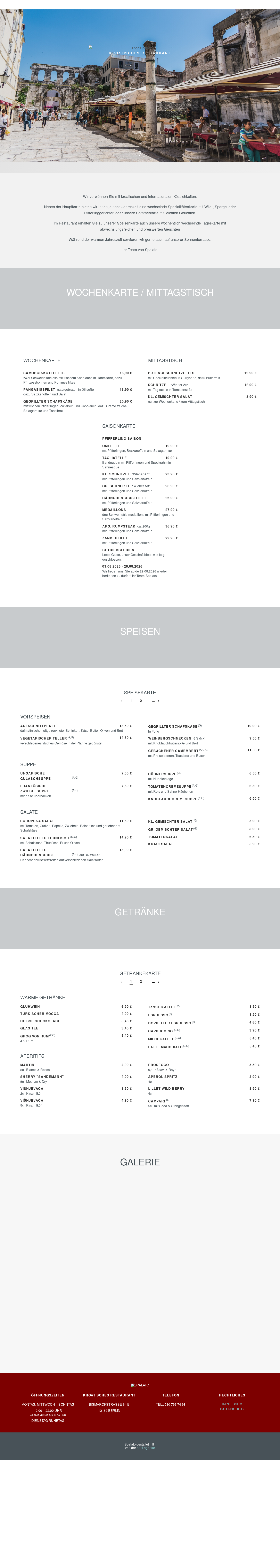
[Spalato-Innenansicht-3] (58, 1264)
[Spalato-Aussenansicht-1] (58, 1209)
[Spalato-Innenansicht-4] (222, 1319)
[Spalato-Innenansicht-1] (140, 1209)
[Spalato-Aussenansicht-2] (222, 1264)
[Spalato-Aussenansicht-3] (58, 1319)
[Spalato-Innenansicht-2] (222, 1209)
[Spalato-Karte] (140, 1264)
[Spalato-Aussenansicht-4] (140, 1319)
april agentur (146, 1447)
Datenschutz (232, 1409)
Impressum (232, 1404)
